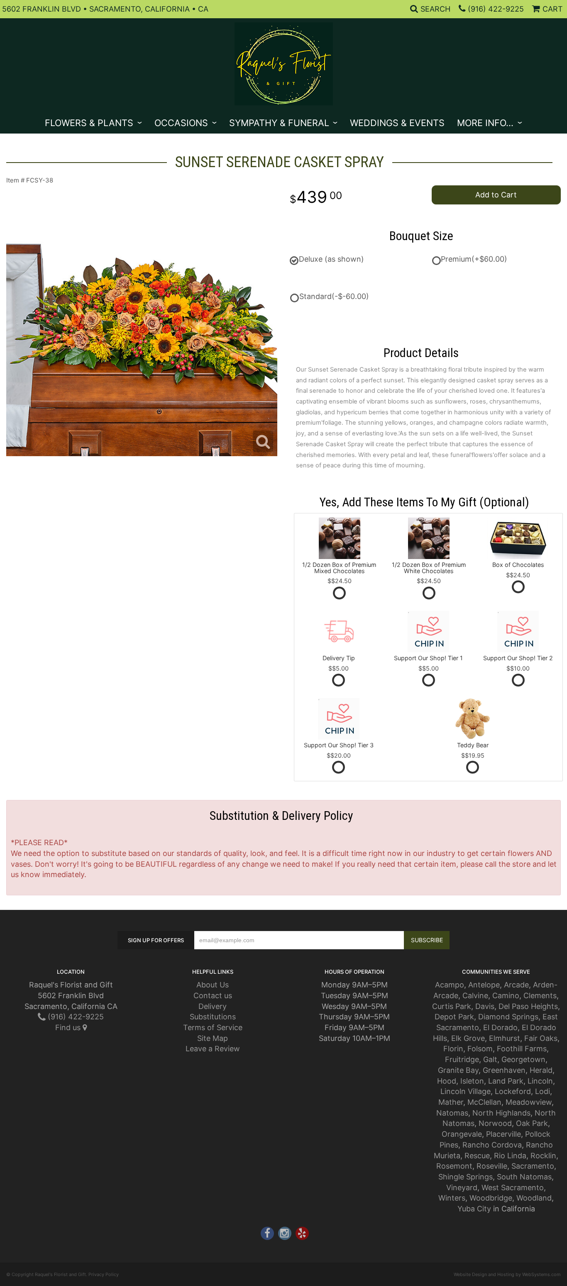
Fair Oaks (540, 1038)
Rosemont (454, 1166)
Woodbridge (490, 1198)
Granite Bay (458, 1070)
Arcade (516, 984)
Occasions (181, 122)
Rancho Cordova (492, 1144)
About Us (212, 984)
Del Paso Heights (528, 1006)
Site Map (212, 1038)
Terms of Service (212, 1027)
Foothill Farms (522, 1048)
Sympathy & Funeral (279, 122)
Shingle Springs (465, 1176)
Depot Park (454, 1016)
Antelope (484, 984)
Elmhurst (504, 1038)
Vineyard (461, 1187)
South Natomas (524, 1176)
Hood (446, 1081)
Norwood (495, 1123)
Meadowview (529, 1102)
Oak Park (532, 1123)
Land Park (505, 1081)
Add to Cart (496, 194)
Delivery (212, 1006)
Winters (451, 1198)
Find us (69, 1027)
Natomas (452, 1113)
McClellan (484, 1102)
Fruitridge (462, 1059)
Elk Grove (468, 1038)
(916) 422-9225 (496, 9)
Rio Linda (510, 1155)
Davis (484, 1006)
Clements (540, 995)
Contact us (212, 995)
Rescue (477, 1155)
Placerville (503, 1134)
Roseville (492, 1166)
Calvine (475, 995)
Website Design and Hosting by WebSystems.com (507, 1274)
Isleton (472, 1081)
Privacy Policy (103, 1274)
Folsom (480, 1048)
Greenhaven (504, 1070)
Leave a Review (213, 1048)
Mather (450, 1102)
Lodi (542, 1091)
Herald (541, 1070)
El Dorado (500, 1027)
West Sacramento (512, 1187)
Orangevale (462, 1134)
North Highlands (501, 1113)
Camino (505, 995)
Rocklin (543, 1155)
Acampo (449, 984)
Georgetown (523, 1059)
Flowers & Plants (89, 122)
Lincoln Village (465, 1091)
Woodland (534, 1198)
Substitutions (213, 1016)
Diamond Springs (508, 1016)
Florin (453, 1048)
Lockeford (513, 1091)
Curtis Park (451, 1006)
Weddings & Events (397, 122)
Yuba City (474, 1208)
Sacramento (532, 1166)
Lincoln (540, 1081)
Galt (490, 1059)
